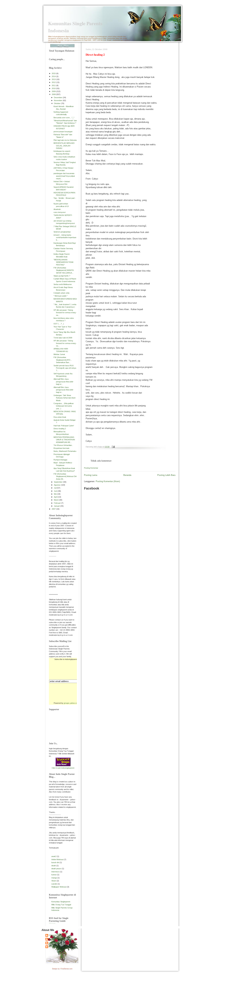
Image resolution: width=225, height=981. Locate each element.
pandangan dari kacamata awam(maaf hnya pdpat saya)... (64, 175)
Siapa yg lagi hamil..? (62, 276)
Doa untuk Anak (60, 417)
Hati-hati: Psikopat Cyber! (64, 426)
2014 (54, 76)
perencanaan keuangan (63, 132)
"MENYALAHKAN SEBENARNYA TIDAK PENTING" (63, 262)
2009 (54, 91)
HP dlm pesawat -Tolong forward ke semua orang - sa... (65, 312)
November (58, 100)
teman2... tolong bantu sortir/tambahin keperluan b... (65, 237)
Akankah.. (58, 209)
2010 (54, 88)
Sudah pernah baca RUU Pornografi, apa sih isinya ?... (65, 368)
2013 (54, 79)
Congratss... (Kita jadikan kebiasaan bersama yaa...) (64, 405)
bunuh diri (55, 862)
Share (53, 881)
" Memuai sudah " (61, 296)
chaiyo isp (53, 943)
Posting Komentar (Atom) (108, 481)
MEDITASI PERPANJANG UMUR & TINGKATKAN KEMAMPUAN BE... (64, 439)
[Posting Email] (113, 447)
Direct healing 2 (60, 429)
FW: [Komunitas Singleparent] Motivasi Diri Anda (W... (65, 476)
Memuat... (53, 923)
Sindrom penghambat (62, 232)
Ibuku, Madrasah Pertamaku (65, 451)
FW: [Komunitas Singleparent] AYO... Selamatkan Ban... (63, 359)
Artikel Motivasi (57, 859)
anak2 (53, 856)
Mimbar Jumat (59, 354)
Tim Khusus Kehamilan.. (63, 445)
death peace (56, 869)
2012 (54, 82)
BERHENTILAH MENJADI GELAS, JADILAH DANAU (64, 145)
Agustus (57, 485)
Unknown (52, 935)
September (58, 482)
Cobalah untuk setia (61, 293)
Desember (58, 97)
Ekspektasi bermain (61, 448)
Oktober (57, 103)
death (53, 866)
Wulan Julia (53, 939)
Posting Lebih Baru (166, 475)
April (56, 497)
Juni (56, 491)
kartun (53, 875)
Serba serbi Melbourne (63, 284)
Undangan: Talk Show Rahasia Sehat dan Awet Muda (64, 397)
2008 (54, 94)
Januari (57, 506)
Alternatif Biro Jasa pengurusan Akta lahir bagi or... (63, 381)
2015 (54, 73)
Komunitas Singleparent (60, 902)
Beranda (127, 475)
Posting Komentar (91, 468)
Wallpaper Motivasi (58, 887)
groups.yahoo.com (71, 703)
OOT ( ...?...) (59, 324)
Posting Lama (90, 475)
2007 (54, 509)
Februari (57, 503)
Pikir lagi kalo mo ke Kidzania (65, 140)
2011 (54, 85)
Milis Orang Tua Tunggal (61, 905)
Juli (55, 488)
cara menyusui (59, 212)
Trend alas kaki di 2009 (63, 338)
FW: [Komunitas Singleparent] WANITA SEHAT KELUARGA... (63, 270)
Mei (55, 494)
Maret (56, 500)
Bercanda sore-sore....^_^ (64, 118)
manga (54, 878)
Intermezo (55, 872)
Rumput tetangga (60, 460)
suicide (54, 884)
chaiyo (51, 946)
